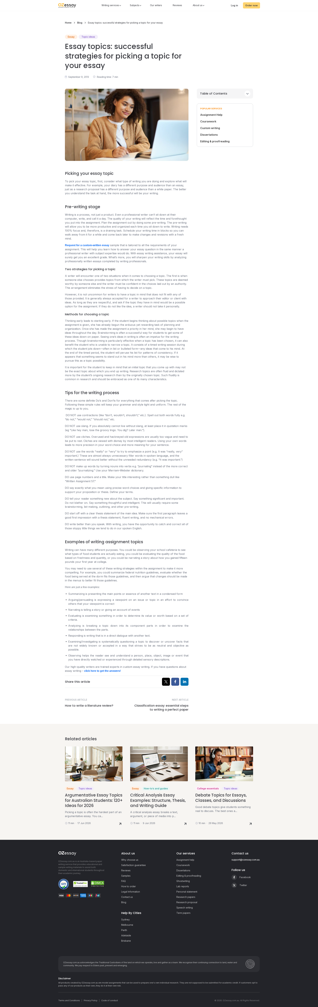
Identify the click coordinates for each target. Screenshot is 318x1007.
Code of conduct (109, 1000)
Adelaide (126, 935)
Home (68, 22)
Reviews (177, 5)
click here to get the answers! (102, 670)
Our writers (156, 5)
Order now (251, 5)
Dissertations (209, 134)
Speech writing (184, 907)
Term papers (183, 912)
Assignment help (185, 859)
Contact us (127, 897)
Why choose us (129, 859)
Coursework (208, 121)
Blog (80, 22)
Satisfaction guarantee (133, 865)
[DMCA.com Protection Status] (97, 884)
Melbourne (127, 924)
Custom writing (210, 128)
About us (197, 5)
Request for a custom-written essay (87, 245)
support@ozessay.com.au (246, 859)
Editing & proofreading (215, 141)
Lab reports (182, 886)
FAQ (123, 881)
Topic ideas (88, 36)
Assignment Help (211, 114)
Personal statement (186, 891)
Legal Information (130, 891)
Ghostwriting (183, 881)
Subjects (134, 5)
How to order (128, 886)
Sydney (125, 919)
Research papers (185, 897)
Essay (71, 36)
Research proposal (186, 902)
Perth (124, 930)
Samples (126, 875)
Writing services (110, 5)
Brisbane (126, 940)
